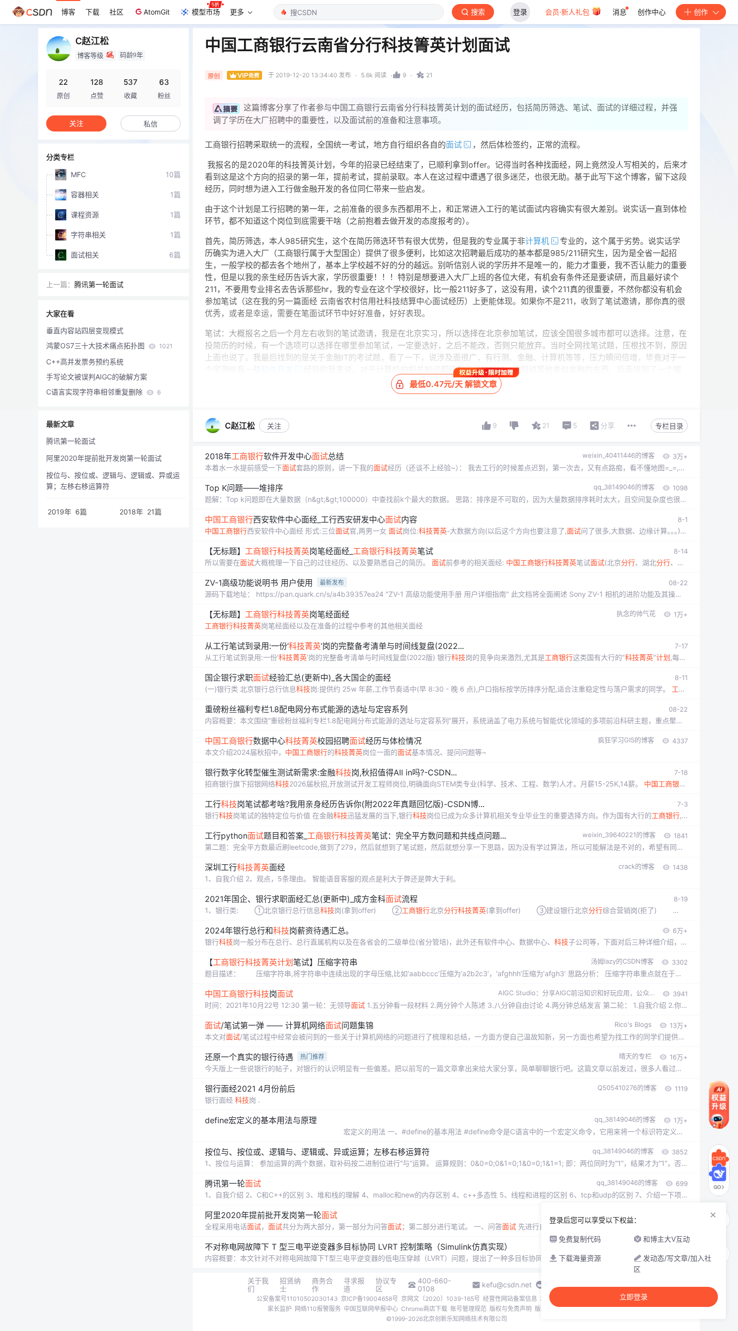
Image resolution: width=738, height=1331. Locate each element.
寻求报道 (353, 1285)
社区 (116, 12)
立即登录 (634, 1297)
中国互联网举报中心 (371, 1308)
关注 (274, 426)
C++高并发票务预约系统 (85, 361)
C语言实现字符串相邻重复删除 (103, 391)
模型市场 (206, 12)
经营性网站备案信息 (510, 1298)
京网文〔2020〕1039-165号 (440, 1298)
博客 (68, 12)
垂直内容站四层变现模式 (85, 330)
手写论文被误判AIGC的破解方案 (96, 376)
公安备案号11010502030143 (297, 1298)
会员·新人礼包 (568, 12)
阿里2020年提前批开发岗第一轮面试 (104, 458)
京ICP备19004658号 (369, 1298)
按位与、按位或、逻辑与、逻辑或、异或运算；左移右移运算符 (113, 480)
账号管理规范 (468, 1308)
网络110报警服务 (318, 1308)
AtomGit (157, 12)
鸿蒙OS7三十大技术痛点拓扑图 (109, 345)
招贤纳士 (290, 1285)
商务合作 (322, 1285)
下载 (92, 12)
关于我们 (258, 1285)
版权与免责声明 (510, 1308)
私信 (151, 123)
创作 (701, 12)
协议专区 (386, 1285)
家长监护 (280, 1308)
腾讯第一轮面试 (99, 284)
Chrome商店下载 (424, 1308)
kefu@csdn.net (507, 1285)
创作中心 (652, 12)
